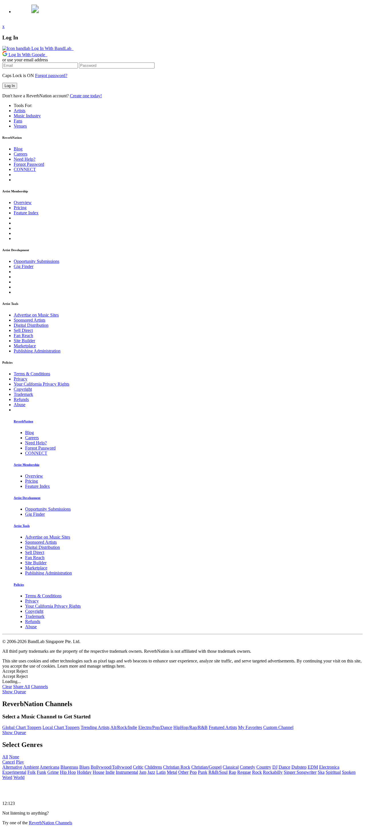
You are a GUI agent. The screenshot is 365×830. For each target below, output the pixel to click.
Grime (53, 772)
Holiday (84, 772)
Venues (20, 126)
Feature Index (26, 212)
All (5, 756)
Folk (31, 772)
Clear (7, 686)
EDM (313, 767)
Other (183, 772)
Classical (231, 767)
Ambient (31, 767)
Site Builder (24, 340)
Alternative (12, 767)
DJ (274, 767)
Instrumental (127, 772)
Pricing (20, 207)
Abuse (19, 404)
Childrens (153, 767)
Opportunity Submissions (36, 261)
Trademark (23, 394)
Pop (193, 772)
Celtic (138, 767)
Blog (18, 148)
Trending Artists (95, 727)
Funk (41, 772)
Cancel (8, 762)
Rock (257, 772)
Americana (49, 767)
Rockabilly (273, 772)
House (98, 772)
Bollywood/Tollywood (111, 767)
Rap (232, 772)
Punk (202, 772)
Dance (284, 767)
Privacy (20, 378)
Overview (23, 202)
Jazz (151, 772)
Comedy (247, 767)
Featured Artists (223, 727)
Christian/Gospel (206, 767)
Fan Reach (23, 335)
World (19, 777)
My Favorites (250, 727)
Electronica (329, 767)
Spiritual (333, 772)
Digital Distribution (31, 325)
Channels (39, 686)
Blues (84, 767)
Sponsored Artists (29, 320)
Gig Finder (23, 266)
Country (263, 767)
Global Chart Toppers (21, 727)
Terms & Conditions (32, 373)
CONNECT (25, 169)
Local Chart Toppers (61, 727)
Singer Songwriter (300, 772)
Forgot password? (51, 75)
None (14, 756)
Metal (172, 772)
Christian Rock (176, 767)
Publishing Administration (37, 350)
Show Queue (14, 691)
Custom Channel (278, 727)
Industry (27, 115)
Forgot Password (29, 164)
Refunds (21, 399)
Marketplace (25, 345)
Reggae (244, 772)
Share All (21, 686)
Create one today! (86, 95)
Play (20, 762)
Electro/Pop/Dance (155, 727)
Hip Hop (68, 772)
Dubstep (299, 767)
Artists (19, 110)
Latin (161, 772)
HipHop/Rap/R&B (190, 727)
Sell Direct (23, 330)
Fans (18, 120)
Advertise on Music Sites (36, 315)
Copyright (23, 389)
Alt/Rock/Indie (123, 727)
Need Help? (24, 159)
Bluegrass (69, 767)
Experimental (14, 772)
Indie (110, 772)
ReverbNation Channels (50, 822)
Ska (321, 772)
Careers (20, 154)
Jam (142, 772)
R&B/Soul (218, 772)
